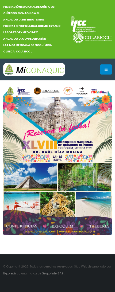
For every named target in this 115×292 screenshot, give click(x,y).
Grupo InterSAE (53, 273)
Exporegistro (12, 273)
